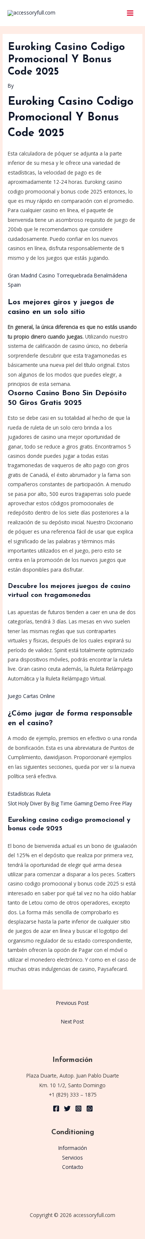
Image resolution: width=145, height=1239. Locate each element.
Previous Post (72, 1002)
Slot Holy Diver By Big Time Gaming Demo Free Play (70, 803)
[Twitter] (67, 1108)
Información (72, 1147)
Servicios (72, 1157)
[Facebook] (56, 1108)
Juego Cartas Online (31, 695)
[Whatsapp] (89, 1108)
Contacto (72, 1166)
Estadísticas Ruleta (29, 793)
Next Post (72, 1021)
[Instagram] (78, 1108)
